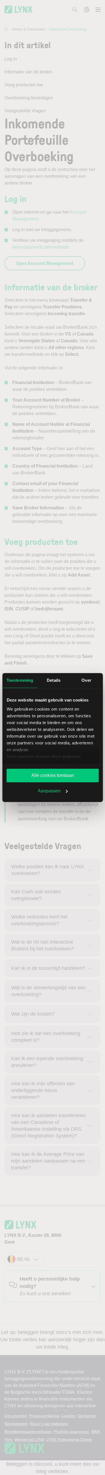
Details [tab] (53, 680)
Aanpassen (49, 790)
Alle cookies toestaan (52, 775)
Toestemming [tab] (19, 680)
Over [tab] (86, 680)
